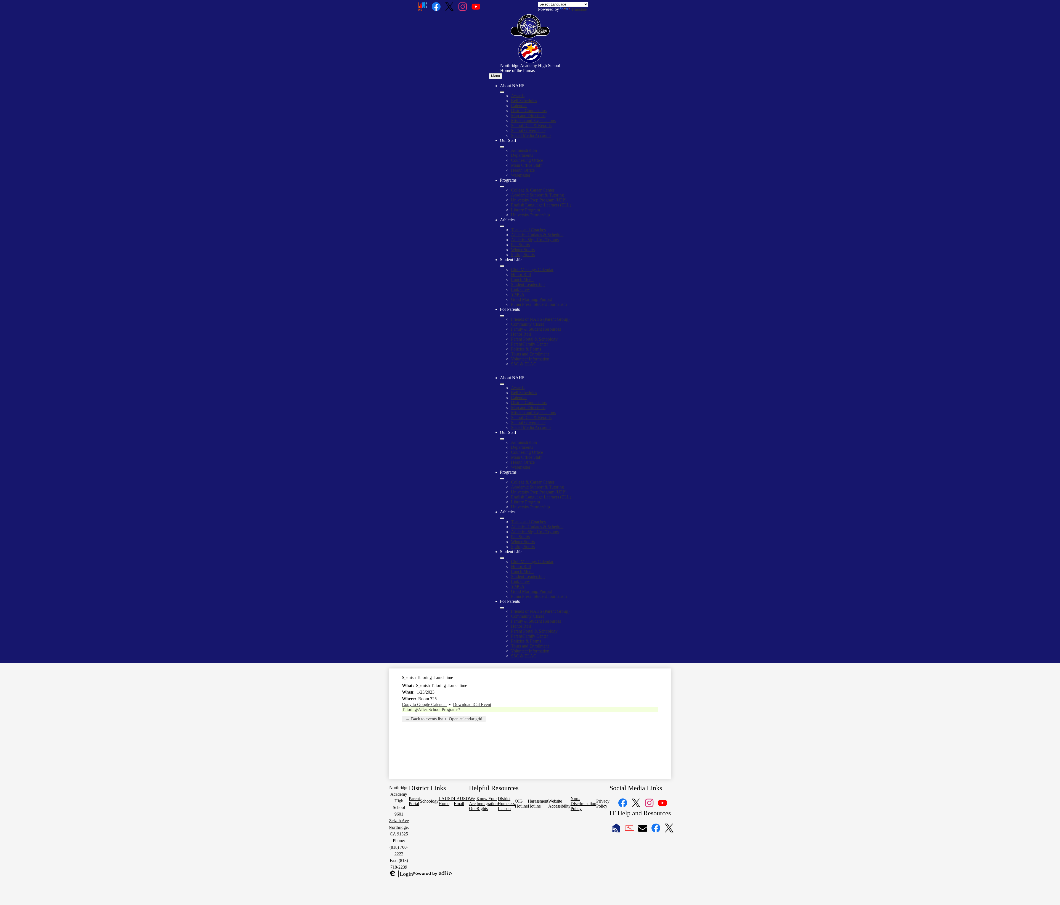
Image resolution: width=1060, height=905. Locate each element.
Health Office (523, 170)
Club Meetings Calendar (532, 269)
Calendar (519, 105)
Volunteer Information (530, 359)
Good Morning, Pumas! (531, 299)
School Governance (528, 130)
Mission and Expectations (533, 120)
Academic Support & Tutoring (537, 195)
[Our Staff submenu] (502, 147)
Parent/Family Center (529, 344)
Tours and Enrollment (530, 354)
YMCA (517, 294)
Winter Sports (523, 249)
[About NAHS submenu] (502, 92)
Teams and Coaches (528, 229)
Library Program (525, 210)
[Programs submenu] (502, 186)
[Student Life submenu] (502, 266)
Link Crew (520, 289)
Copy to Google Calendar (424, 704)
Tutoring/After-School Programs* (431, 709)
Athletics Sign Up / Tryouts (535, 239)
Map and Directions (528, 115)
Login (401, 874)
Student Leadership (528, 284)
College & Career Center (532, 190)
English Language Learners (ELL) (541, 205)
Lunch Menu (522, 279)
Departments (522, 155)
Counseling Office (527, 160)
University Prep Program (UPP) (538, 200)
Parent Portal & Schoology (534, 339)
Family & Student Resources (536, 329)
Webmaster (520, 175)
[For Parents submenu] (502, 316)
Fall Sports (520, 244)
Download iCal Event (472, 704)
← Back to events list (424, 718)
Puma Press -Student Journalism (539, 304)
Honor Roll (521, 274)
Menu (495, 76)
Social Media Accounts (531, 135)
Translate (579, 9)
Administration (524, 150)
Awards (517, 95)
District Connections (529, 110)
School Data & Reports (531, 125)
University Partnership (530, 215)
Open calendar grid (465, 718)
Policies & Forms (526, 349)
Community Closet (527, 324)
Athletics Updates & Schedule (537, 234)
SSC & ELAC (523, 364)
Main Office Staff (526, 165)
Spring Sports (523, 254)
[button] (502, 384)
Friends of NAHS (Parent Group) (540, 319)
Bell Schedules (524, 100)
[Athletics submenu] (502, 226)
